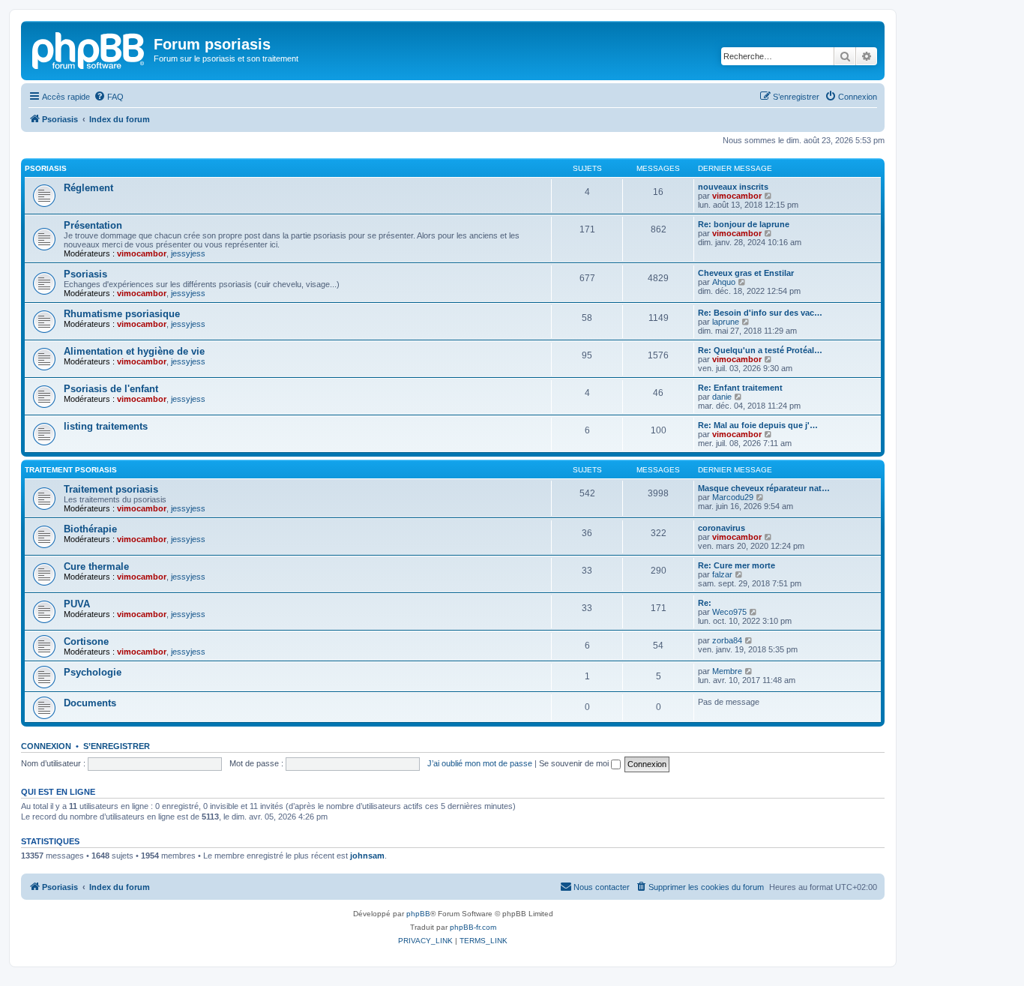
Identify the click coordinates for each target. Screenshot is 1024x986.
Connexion (46, 746)
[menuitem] (109, 97)
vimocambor (737, 195)
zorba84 (727, 640)
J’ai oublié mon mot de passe (479, 763)
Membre (727, 671)
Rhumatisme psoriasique (122, 313)
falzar (722, 574)
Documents (90, 703)
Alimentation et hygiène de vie (134, 351)
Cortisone (86, 641)
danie (722, 396)
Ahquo (723, 281)
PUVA (77, 604)
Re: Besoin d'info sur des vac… (760, 312)
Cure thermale (96, 566)
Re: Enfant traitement (740, 387)
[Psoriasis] (89, 49)
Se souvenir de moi (575, 763)
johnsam (367, 855)
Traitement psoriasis (71, 470)
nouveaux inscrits (733, 186)
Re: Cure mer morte (736, 565)
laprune (725, 321)
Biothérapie (90, 529)
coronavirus (721, 527)
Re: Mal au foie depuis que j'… (758, 425)
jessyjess (188, 253)
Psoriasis (46, 168)
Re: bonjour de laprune (743, 224)
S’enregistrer (116, 746)
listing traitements (106, 426)
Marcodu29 (732, 497)
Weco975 (729, 611)
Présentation (93, 225)
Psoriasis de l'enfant (111, 388)
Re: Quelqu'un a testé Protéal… (760, 350)
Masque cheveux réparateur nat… (764, 488)
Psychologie (92, 672)
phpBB (418, 914)
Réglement (88, 187)
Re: (704, 602)
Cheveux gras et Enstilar (746, 272)
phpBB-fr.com (473, 927)
